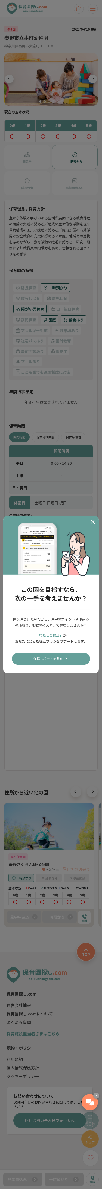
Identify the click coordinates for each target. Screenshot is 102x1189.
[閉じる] (92, 521)
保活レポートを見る (48, 658)
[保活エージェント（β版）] (90, 1102)
